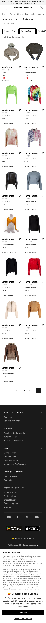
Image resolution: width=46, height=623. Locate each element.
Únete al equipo (11, 503)
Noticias (7, 507)
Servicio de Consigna (13, 420)
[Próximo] (29, 390)
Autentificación (10, 436)
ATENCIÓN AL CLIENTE (14, 472)
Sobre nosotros (10, 492)
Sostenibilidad (10, 496)
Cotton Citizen (16, 14)
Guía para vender (11, 460)
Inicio (4, 14)
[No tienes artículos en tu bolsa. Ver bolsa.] (41, 7)
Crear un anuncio (11, 456)
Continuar (23, 612)
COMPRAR (8, 429)
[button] (41, 7)
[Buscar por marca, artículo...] (4, 7)
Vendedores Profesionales (15, 464)
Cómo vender (10, 452)
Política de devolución (13, 440)
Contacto (8, 480)
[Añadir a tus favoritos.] (20, 67)
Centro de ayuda (11, 476)
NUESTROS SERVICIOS (13, 413)
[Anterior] (17, 390)
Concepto (8, 417)
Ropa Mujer (30, 14)
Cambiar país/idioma (23, 618)
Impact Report (10, 499)
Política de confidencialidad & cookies (22, 545)
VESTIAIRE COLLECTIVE (14, 488)
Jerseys (41, 14)
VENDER (7, 448)
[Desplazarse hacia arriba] (38, 390)
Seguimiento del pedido (14, 433)
